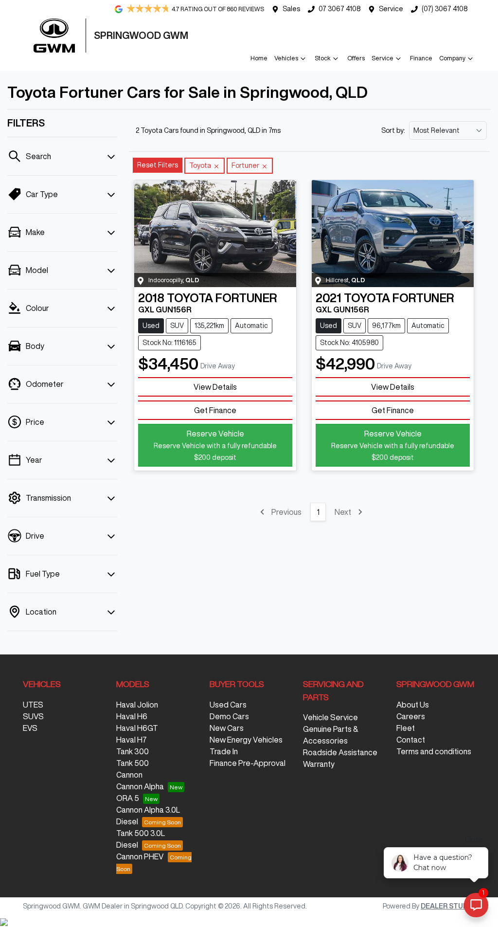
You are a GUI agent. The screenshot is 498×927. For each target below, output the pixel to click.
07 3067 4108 (339, 8)
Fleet (405, 728)
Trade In (224, 751)
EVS (30, 728)
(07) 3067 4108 (444, 8)
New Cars (227, 728)
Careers (410, 716)
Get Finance (215, 410)
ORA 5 (127, 798)
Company (452, 58)
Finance (421, 58)
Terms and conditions (433, 751)
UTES (33, 705)
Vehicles (286, 58)
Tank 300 (132, 751)
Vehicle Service (330, 717)
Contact (410, 740)
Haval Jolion (137, 705)
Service (391, 8)
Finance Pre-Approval (247, 763)
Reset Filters (157, 165)
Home (258, 58)
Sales (291, 8)
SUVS (33, 716)
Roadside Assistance (340, 752)
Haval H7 (131, 740)
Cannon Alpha (140, 786)
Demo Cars (229, 716)
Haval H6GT (137, 728)
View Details (215, 387)
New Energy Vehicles (246, 740)
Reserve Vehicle (215, 445)
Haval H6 (131, 716)
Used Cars (228, 705)
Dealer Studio (448, 906)
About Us (412, 705)
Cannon (129, 775)
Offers (356, 58)
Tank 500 (132, 763)
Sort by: (393, 130)
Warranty (319, 764)
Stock (323, 58)
